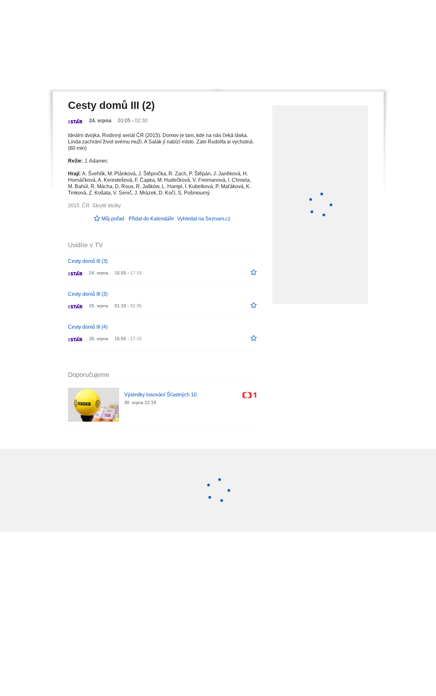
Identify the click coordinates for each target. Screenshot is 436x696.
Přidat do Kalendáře (151, 218)
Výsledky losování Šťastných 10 (160, 394)
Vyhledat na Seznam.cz (203, 218)
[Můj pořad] (254, 272)
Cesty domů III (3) (88, 261)
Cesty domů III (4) (88, 327)
